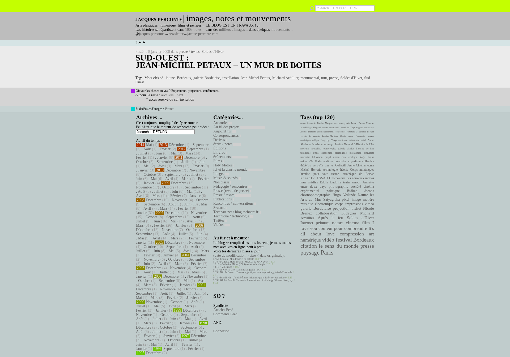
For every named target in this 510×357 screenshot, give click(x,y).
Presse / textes (224, 195)
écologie (352, 157)
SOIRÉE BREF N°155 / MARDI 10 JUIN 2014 (244, 261)
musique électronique (316, 204)
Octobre (142, 162)
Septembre (201, 145)
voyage (303, 136)
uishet (356, 208)
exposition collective (361, 161)
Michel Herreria (310, 169)
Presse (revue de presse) (231, 191)
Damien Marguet (325, 123)
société (356, 186)
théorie (343, 169)
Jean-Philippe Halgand (310, 127)
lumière (305, 173)
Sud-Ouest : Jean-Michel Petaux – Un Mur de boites (228, 61)
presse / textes (189, 52)
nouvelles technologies (323, 148)
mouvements (280, 30)
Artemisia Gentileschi (356, 132)
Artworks (220, 123)
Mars (189, 153)
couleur (325, 228)
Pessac (354, 123)
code (344, 157)
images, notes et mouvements (238, 18)
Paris (327, 252)
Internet (306, 223)
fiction (335, 174)
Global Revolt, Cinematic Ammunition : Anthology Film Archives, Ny (256, 280)
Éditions (220, 148)
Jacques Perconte (308, 132)
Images (219, 174)
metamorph (369, 127)
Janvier (162, 158)
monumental (309, 78)
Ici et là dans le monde (230, 169)
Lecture (370, 132)
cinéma (352, 222)
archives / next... (173, 95)
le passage (314, 136)
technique (305, 153)
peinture (322, 223)
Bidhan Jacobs (360, 191)
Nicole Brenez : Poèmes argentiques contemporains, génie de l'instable (256, 272)
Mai (149, 145)
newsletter (176, 34)
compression (352, 233)
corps (339, 204)
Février (165, 149)
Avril (162, 166)
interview (354, 140)
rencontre (305, 157)
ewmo (325, 127)
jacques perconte (151, 34)
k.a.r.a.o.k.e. (308, 178)
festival (344, 240)
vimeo (369, 204)
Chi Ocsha (315, 161)
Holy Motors (223, 165)
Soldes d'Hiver (213, 52)
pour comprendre (350, 228)
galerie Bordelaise (206, 78)
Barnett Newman (366, 123)
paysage (310, 253)
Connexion (221, 331)
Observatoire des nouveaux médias (351, 178)
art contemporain (342, 123)
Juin (159, 153)
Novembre (197, 170)
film (366, 222)
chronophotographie (315, 195)
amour (356, 182)
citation (308, 246)
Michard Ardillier (285, 78)
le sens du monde (339, 246)
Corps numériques (362, 169)
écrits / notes (223, 144)
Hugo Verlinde (344, 195)
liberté (343, 136)
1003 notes (193, 30)
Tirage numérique (339, 140)
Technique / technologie (231, 216)
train (346, 182)
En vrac (219, 152)
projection (341, 208)
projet (328, 157)
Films (218, 161)
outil (363, 140)
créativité (340, 161)
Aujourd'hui (222, 131)
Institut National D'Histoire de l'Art (354, 144)
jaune (350, 136)
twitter (303, 161)
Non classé (221, 182)
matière (368, 199)
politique (333, 191)
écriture (328, 161)
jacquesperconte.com (202, 34)
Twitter (169, 109)
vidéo (328, 240)
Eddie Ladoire (330, 182)
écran (370, 165)
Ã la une (168, 78)
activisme (369, 153)
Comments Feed (225, 314)
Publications (223, 199)
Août (147, 149)
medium (304, 148)
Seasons (219, 208)
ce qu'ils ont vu (323, 165)
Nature (363, 195)
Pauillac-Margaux (330, 136)
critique (315, 140)
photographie (338, 186)
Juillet (142, 153)
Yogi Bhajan (367, 157)
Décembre (176, 145)
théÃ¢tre (305, 165)
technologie (330, 169)
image (356, 199)
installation (230, 78)
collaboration (327, 213)
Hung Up (325, 140)
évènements (222, 157)
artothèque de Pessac (358, 174)
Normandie (361, 136)
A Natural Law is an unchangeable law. (240, 269)
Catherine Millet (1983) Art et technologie (243, 264)
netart (337, 222)
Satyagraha (331, 199)
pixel (345, 199)
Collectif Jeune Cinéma (350, 165)
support (359, 127)
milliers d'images (232, 30)
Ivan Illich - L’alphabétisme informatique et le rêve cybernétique (253, 277)
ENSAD (322, 178)
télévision (317, 157)
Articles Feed (223, 310)
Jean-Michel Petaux (255, 78)
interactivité (334, 127)
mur (324, 78)
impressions (354, 204)
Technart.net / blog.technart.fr (236, 212)
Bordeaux (184, 78)
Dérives (219, 140)
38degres (348, 213)
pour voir (320, 174)
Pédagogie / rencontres (230, 186)
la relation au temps (323, 144)
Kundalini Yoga (348, 127)
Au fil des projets (226, 127)
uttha (315, 153)
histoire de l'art (365, 148)
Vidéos (218, 225)
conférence (340, 132)
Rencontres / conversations (233, 203)
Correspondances (226, 135)
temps (302, 123)
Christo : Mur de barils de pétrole (237, 259)
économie (311, 123)
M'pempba (227, 267)
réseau (336, 157)
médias (313, 182)
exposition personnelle (334, 153)
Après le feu (330, 218)
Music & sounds (226, 178)
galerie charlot (346, 148)
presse (333, 78)
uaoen (319, 132)
